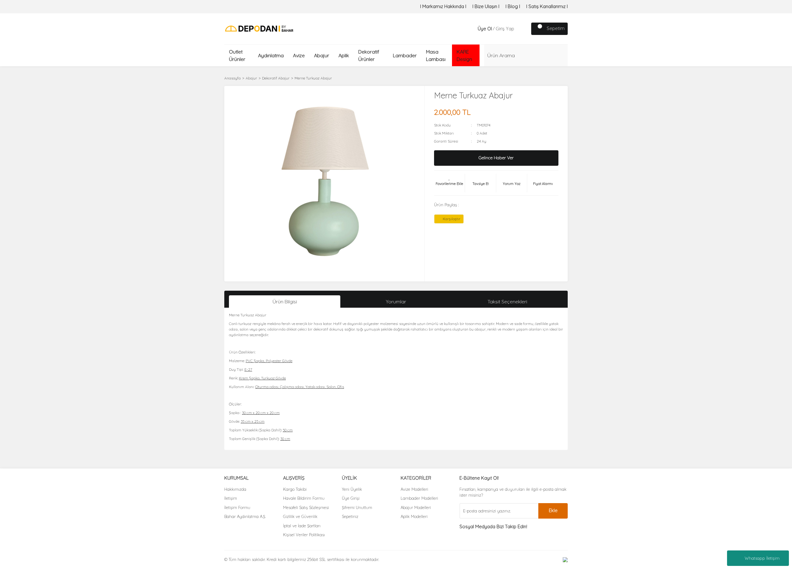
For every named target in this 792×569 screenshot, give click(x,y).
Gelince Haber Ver (496, 157)
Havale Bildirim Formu (304, 498)
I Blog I (513, 6)
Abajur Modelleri (416, 507)
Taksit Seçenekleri (507, 301)
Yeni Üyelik (352, 489)
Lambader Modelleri (419, 498)
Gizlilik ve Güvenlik (300, 516)
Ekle (553, 510)
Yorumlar (396, 301)
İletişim (230, 498)
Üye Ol (485, 29)
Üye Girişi (350, 498)
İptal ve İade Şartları (302, 525)
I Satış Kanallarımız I (547, 6)
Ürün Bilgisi (285, 301)
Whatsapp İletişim (762, 558)
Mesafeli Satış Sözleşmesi (306, 507)
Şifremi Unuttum (357, 507)
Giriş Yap (505, 29)
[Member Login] (471, 28)
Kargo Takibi (295, 489)
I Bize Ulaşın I (485, 6)
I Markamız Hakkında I (443, 6)
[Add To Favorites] (449, 183)
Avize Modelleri (414, 489)
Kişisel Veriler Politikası (304, 534)
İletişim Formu (237, 507)
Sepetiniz (350, 516)
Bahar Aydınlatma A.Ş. (245, 516)
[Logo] (259, 28)
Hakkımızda (235, 489)
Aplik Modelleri (414, 516)
